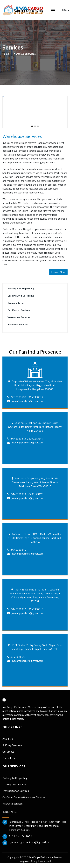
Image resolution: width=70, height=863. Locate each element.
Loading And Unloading (20, 295)
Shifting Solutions (12, 745)
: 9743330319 (18, 494)
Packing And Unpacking (20, 288)
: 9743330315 (17, 438)
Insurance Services (17, 324)
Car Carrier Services (18, 310)
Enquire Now (58, 272)
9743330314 (35, 397)
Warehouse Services (18, 317)
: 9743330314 (17, 550)
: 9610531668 (17, 397)
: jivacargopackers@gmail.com (26, 401)
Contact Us (8, 758)
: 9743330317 (18, 609)
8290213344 (35, 438)
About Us (7, 739)
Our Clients (8, 752)
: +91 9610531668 (20, 836)
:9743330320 (17, 657)
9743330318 (35, 609)
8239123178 (35, 494)
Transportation (16, 303)
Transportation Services (15, 791)
